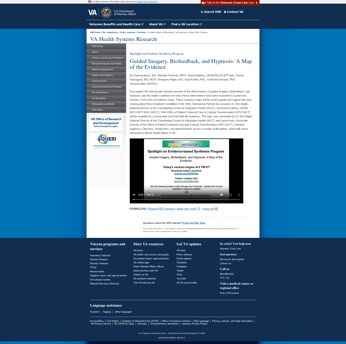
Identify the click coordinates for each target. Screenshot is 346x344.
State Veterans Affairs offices (148, 266)
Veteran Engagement (102, 69)
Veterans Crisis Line (230, 248)
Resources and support (232, 259)
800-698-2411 (227, 274)
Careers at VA (140, 274)
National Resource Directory (104, 283)
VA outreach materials (144, 278)
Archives (141, 32)
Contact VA (234, 12)
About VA (156, 24)
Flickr (179, 274)
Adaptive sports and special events (108, 275)
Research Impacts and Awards (107, 63)
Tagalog (106, 311)
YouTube (181, 278)
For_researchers (110, 32)
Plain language (201, 321)
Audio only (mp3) (187, 208)
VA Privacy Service (101, 323)
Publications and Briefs (103, 104)
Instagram (182, 266)
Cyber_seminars (127, 32)
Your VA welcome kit (144, 282)
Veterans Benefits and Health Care (115, 24)
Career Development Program (106, 87)
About (95, 52)
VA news (181, 250)
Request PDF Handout (161, 208)
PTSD (93, 267)
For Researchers (100, 92)
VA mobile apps (141, 262)
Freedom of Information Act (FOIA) (140, 321)
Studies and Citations (102, 75)
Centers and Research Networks (108, 58)
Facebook (182, 262)
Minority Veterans (99, 263)
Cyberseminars (99, 81)
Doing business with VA (145, 270)
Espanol (94, 311)
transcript (208, 208)
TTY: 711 (224, 278)
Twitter (180, 270)
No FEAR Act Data (124, 323)
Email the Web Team (194, 223)
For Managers (99, 98)
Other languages (123, 311)
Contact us (225, 263)
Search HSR (212, 12)
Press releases (184, 254)
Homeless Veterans (100, 255)
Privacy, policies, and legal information (232, 321)
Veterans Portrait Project (194, 323)
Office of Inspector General (176, 321)
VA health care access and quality (151, 254)
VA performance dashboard (164, 323)
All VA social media (187, 282)
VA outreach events (100, 279)
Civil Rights (113, 321)
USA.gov (142, 323)
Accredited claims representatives (151, 258)
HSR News (97, 110)
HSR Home (95, 32)
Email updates (184, 258)
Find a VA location (229, 293)
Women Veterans (99, 259)
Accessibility (96, 321)
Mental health (97, 271)
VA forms (138, 250)
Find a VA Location (185, 24)
